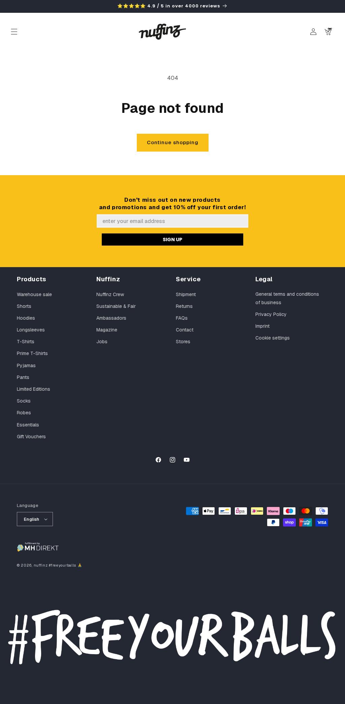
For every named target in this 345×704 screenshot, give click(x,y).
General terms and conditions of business (287, 298)
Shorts (24, 306)
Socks (24, 401)
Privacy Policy (271, 314)
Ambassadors (111, 318)
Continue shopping (172, 142)
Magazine (106, 330)
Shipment (186, 294)
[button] (14, 31)
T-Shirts (25, 342)
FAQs (182, 318)
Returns (184, 306)
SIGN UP (172, 239)
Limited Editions (33, 389)
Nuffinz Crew (110, 294)
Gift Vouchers (31, 437)
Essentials (28, 425)
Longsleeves (31, 330)
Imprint (262, 326)
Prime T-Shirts (32, 353)
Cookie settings (272, 338)
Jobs (101, 342)
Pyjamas (26, 365)
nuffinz (41, 565)
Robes (24, 413)
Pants (23, 377)
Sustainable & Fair (116, 306)
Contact (184, 330)
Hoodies (26, 318)
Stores (183, 342)
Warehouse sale (34, 294)
